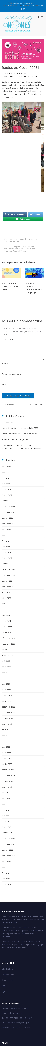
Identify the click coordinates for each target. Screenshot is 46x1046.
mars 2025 (6, 552)
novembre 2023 (8, 644)
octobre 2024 (7, 581)
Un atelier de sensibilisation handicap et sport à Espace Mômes (33, 289)
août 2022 (6, 729)
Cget (4, 991)
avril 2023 (6, 684)
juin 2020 (5, 867)
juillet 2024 (6, 598)
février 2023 (7, 695)
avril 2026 (6, 483)
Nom (5, 364)
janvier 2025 (7, 563)
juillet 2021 (6, 798)
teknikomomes (8, 76)
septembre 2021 (8, 787)
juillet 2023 (6, 667)
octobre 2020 (7, 850)
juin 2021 (5, 804)
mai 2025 (6, 541)
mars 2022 (6, 752)
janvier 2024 (7, 632)
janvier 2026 (7, 501)
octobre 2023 (7, 649)
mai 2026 (6, 478)
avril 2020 (6, 878)
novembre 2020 (8, 844)
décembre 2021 (8, 770)
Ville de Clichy (7, 969)
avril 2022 (6, 747)
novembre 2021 (8, 775)
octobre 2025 (7, 518)
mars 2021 (6, 821)
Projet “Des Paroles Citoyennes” (15, 439)
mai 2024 (6, 609)
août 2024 (6, 592)
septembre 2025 (8, 523)
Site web (5, 384)
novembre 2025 (8, 512)
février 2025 (7, 558)
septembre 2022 (8, 724)
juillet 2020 (6, 861)
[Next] (39, 147)
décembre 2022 (8, 707)
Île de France (7, 980)
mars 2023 (6, 689)
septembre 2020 (8, 855)
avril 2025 (6, 546)
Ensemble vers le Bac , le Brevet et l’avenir (19, 433)
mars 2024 (6, 621)
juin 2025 (5, 535)
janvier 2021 (7, 833)
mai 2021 (6, 810)
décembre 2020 (8, 838)
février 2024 (7, 626)
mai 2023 (6, 678)
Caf (3, 986)
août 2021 (6, 792)
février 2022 (7, 758)
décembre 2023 (8, 638)
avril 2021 (6, 815)
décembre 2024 (8, 569)
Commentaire (7, 339)
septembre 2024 (8, 586)
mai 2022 (6, 741)
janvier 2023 (7, 701)
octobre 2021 (7, 781)
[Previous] (7, 147)
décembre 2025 (8, 506)
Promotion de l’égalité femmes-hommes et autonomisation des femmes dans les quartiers (21, 446)
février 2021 (7, 827)
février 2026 (7, 495)
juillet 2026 (6, 466)
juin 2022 (5, 735)
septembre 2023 (8, 655)
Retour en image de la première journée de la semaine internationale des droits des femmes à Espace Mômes (23, 248)
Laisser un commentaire (28, 76)
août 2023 (6, 661)
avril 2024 (6, 615)
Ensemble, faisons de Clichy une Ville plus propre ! (10, 288)
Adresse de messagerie (12, 374)
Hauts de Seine (8, 974)
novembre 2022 (8, 712)
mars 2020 (6, 884)
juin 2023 (5, 672)
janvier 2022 (7, 764)
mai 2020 (6, 873)
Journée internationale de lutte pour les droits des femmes (21, 240)
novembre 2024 (8, 575)
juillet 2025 (6, 529)
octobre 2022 (7, 718)
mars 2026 (6, 489)
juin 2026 (5, 472)
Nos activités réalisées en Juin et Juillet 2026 (20, 428)
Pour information (9, 422)
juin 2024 (5, 604)
